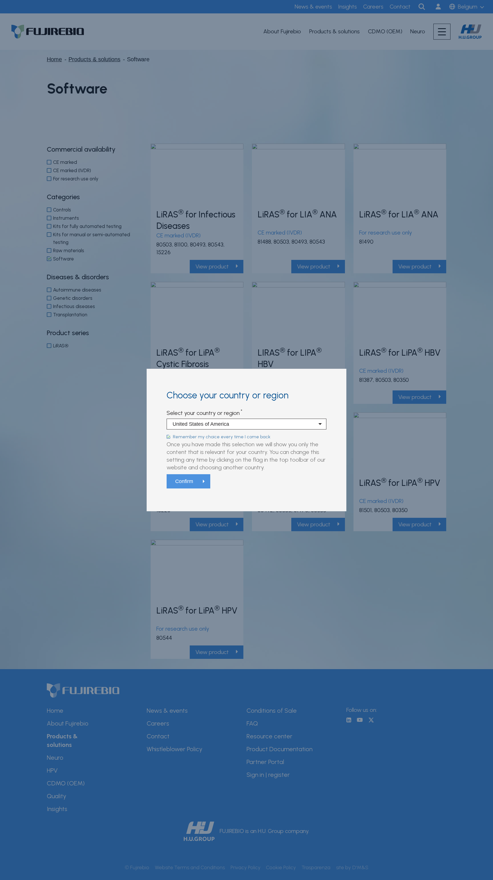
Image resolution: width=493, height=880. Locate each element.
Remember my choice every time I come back (221, 436)
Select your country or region (203, 413)
